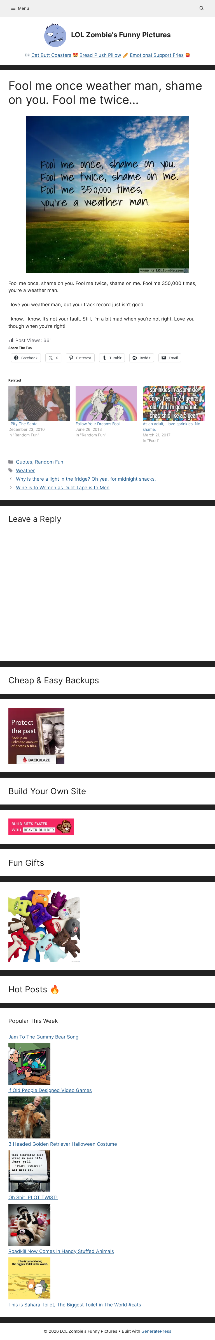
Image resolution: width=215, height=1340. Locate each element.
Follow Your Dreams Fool (98, 423)
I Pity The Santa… (24, 423)
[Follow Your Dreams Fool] (106, 403)
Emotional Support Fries (157, 55)
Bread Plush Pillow (100, 55)
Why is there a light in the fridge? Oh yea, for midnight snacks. (86, 479)
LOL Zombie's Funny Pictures (121, 35)
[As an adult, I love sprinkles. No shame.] (173, 403)
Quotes (24, 462)
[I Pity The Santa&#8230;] (39, 403)
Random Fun (49, 462)
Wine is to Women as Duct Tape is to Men (62, 487)
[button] (201, 8)
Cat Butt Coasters (51, 55)
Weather (25, 470)
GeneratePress (156, 1331)
